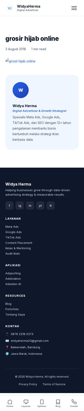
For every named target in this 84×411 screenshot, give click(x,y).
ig (19, 205)
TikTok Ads (13, 237)
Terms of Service (54, 384)
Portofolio (12, 309)
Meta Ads (12, 226)
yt (40, 205)
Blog (8, 303)
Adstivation (13, 278)
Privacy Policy (28, 384)
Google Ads (13, 232)
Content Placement (18, 242)
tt (51, 205)
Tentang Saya (15, 314)
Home (9, 406)
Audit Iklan (12, 253)
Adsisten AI (13, 284)
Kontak (74, 406)
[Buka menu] (74, 8)
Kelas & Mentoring (18, 248)
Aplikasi (41, 406)
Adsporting (13, 273)
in (30, 205)
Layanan (26, 406)
